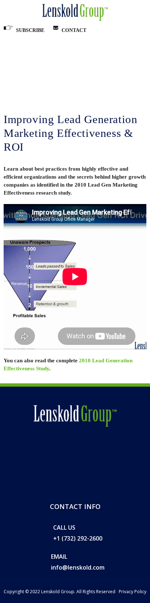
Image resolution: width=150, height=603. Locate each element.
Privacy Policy (132, 591)
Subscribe (30, 30)
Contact (74, 30)
